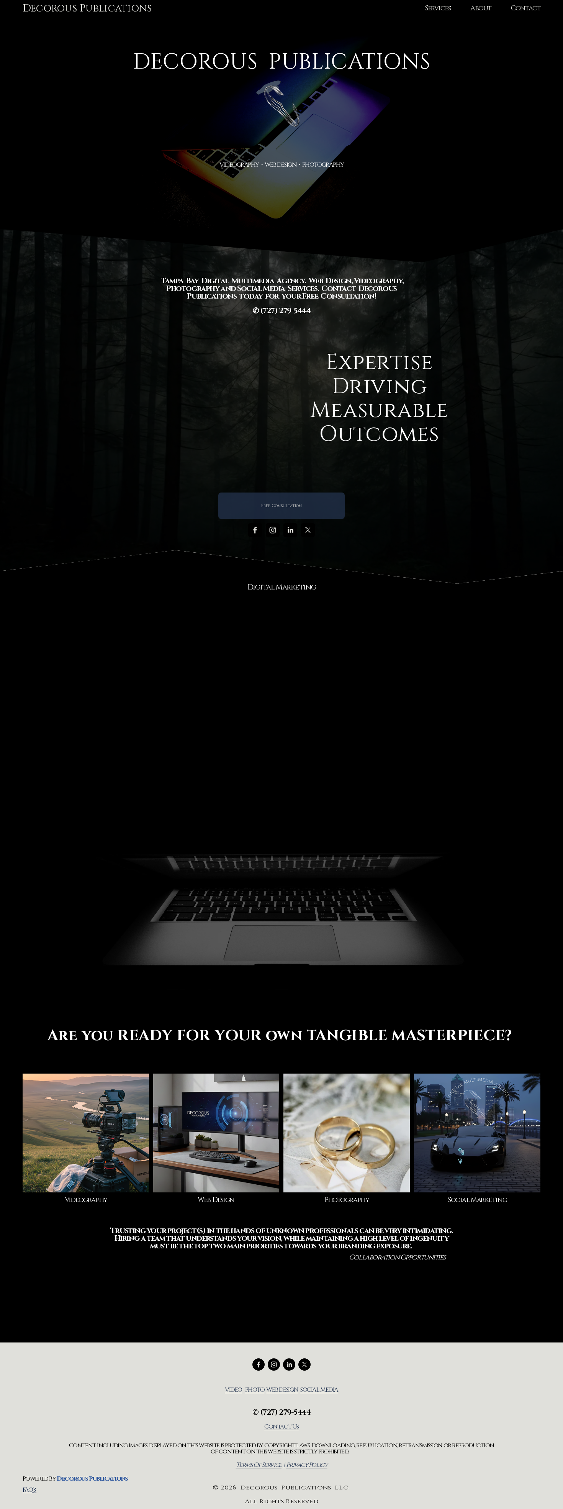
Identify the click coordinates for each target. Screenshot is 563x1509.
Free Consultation (281, 506)
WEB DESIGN (280, 165)
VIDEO (233, 1390)
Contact (525, 8)
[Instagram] (273, 530)
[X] (308, 530)
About (480, 8)
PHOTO (255, 1390)
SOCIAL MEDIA (319, 1390)
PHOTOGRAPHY (323, 165)
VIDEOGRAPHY (239, 165)
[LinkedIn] (290, 530)
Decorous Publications (87, 8)
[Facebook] (255, 530)
